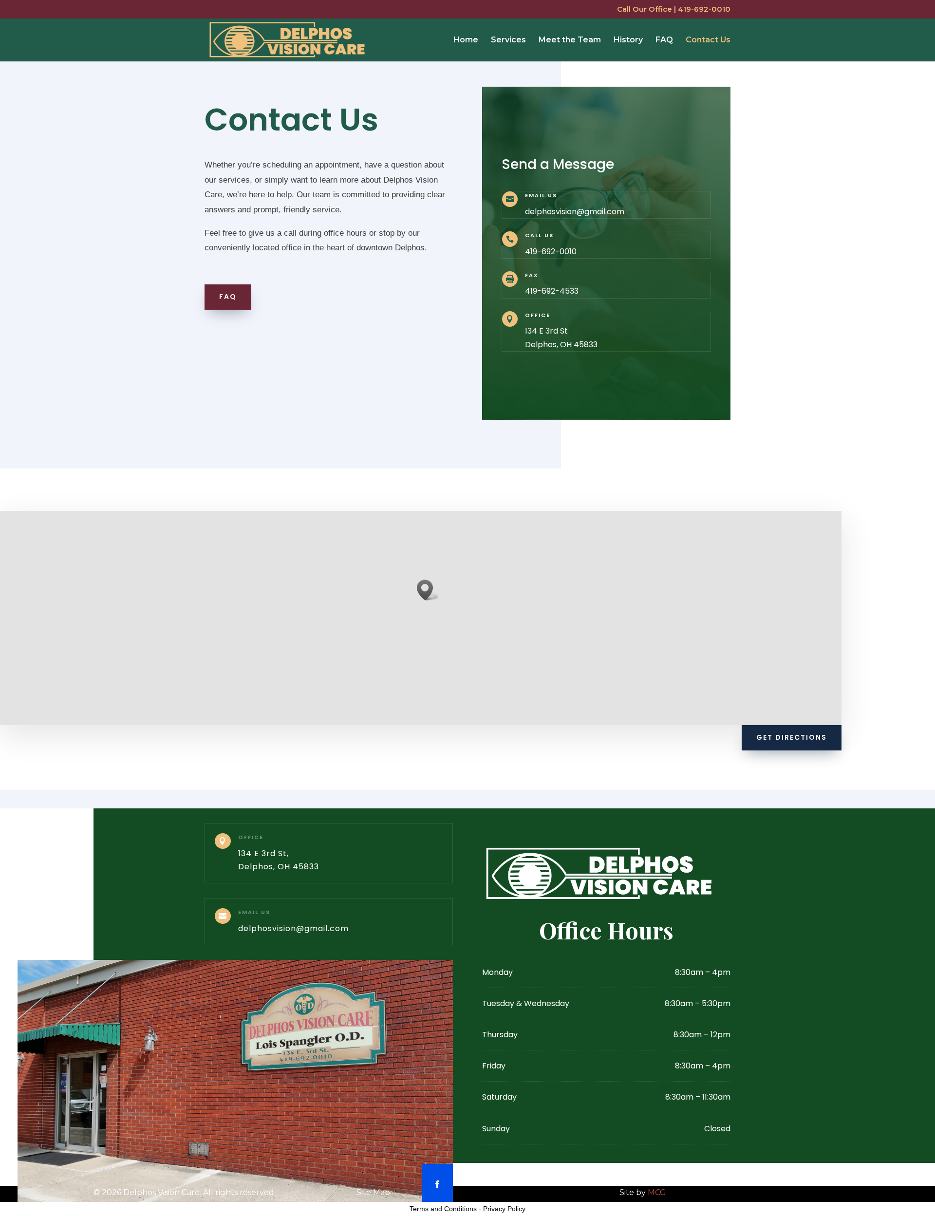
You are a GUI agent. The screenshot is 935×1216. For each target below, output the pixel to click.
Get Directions (791, 737)
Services (508, 40)
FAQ (664, 40)
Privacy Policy (504, 1209)
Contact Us (708, 40)
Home (465, 40)
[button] (428, 590)
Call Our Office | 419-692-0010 (673, 9)
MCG (657, 1192)
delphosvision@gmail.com (574, 211)
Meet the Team (570, 40)
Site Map (373, 1192)
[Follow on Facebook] (437, 1184)
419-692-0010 (551, 251)
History (628, 40)
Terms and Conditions (443, 1209)
